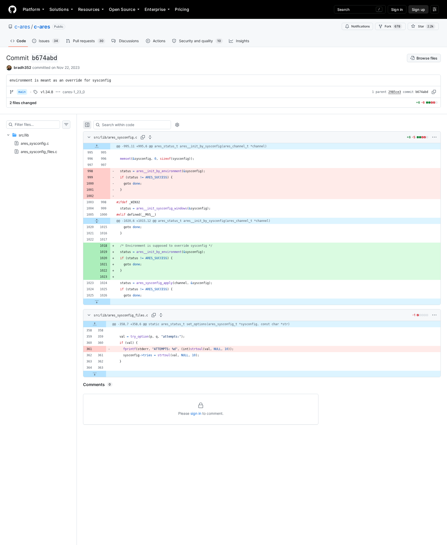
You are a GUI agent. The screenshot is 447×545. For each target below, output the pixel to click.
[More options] (434, 137)
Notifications (360, 26)
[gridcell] (262, 146)
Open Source (122, 9)
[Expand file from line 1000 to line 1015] (96, 221)
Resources (89, 9)
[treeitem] (38, 143)
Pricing (182, 9)
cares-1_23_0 (74, 92)
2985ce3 (394, 92)
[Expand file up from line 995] (96, 146)
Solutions (59, 9)
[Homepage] (12, 9)
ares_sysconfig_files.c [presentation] (39, 151)
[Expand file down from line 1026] (96, 302)
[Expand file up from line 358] (94, 324)
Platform (31, 9)
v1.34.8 (47, 92)
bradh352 (22, 67)
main (22, 92)
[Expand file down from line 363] (94, 374)
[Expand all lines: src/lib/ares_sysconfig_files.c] (161, 315)
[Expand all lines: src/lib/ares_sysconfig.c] (150, 137)
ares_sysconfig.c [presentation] (35, 143)
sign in (195, 413)
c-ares (22, 27)
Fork (392, 26)
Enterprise (155, 9)
